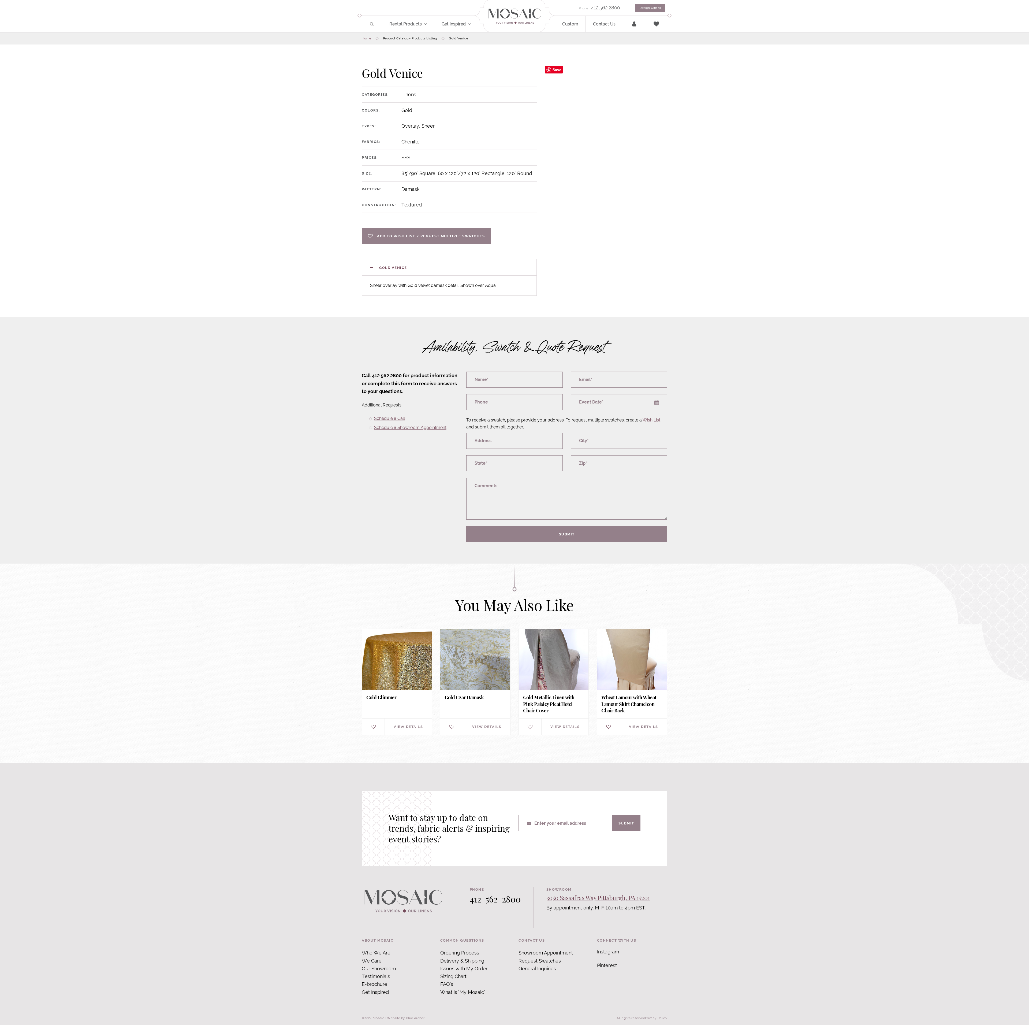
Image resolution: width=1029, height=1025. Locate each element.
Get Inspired (454, 24)
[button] (428, 24)
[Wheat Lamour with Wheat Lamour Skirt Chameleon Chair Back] (632, 682)
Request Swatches (540, 961)
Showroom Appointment (546, 953)
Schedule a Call (389, 418)
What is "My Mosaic (462, 992)
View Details (408, 726)
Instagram (608, 951)
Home (366, 38)
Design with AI (650, 8)
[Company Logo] (514, 16)
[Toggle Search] (372, 24)
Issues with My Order (463, 968)
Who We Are (376, 953)
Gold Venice (393, 267)
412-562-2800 (495, 899)
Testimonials (376, 976)
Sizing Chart (453, 976)
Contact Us (604, 24)
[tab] (449, 267)
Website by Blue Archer (405, 1018)
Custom (570, 24)
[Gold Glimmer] (397, 682)
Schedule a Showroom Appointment (410, 427)
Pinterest (607, 965)
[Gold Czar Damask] (475, 682)
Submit (567, 534)
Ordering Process (459, 953)
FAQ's (446, 984)
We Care (372, 961)
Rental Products (405, 24)
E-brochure (374, 984)
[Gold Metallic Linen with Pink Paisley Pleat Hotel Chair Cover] (553, 682)
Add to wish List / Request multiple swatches (431, 236)
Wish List (651, 420)
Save (557, 69)
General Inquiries (537, 968)
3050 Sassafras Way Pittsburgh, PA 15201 (598, 898)
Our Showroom (379, 968)
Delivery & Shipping (462, 961)
